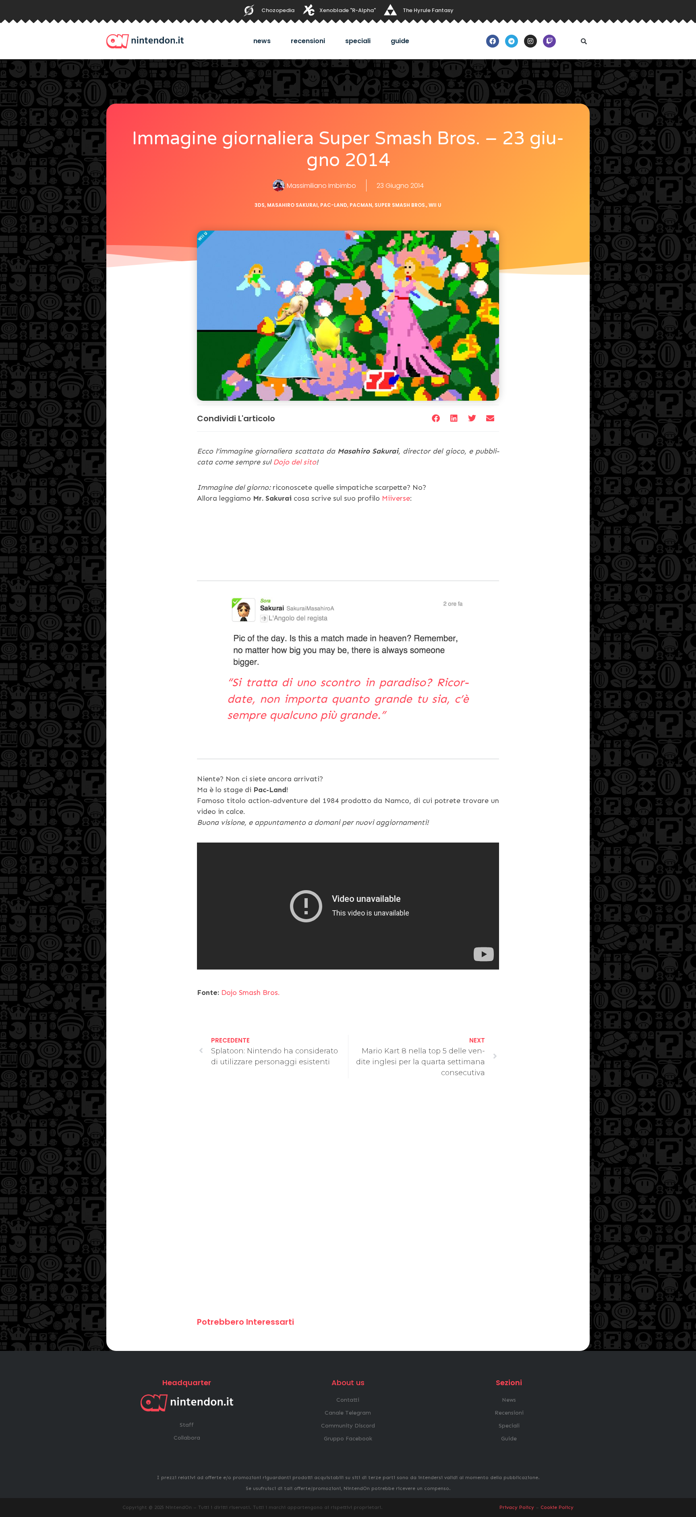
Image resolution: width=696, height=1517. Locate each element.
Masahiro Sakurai (292, 205)
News (262, 41)
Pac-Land (333, 205)
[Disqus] (348, 1201)
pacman (361, 205)
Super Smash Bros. (400, 205)
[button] (584, 41)
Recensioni (308, 41)
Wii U (435, 205)
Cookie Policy (557, 1507)
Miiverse (396, 498)
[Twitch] (549, 41)
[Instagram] (530, 41)
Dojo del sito (294, 462)
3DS (260, 205)
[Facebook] (492, 41)
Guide (400, 41)
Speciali (358, 41)
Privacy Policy (516, 1507)
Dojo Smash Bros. (250, 992)
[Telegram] (511, 41)
